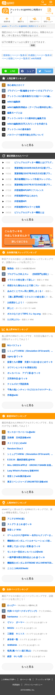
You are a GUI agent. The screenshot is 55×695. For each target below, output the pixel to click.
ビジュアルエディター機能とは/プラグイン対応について (30, 162)
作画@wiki (12, 395)
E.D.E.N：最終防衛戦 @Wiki (21, 459)
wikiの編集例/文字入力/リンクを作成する (27, 123)
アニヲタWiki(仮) (16, 518)
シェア (30, 71)
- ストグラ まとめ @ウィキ (24, 616)
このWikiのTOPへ (8, 679)
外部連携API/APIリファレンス (25, 190)
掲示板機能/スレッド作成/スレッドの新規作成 (30, 179)
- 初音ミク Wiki (28, 279)
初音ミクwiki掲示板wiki (19, 476)
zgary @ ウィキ (15, 356)
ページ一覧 (49, 13)
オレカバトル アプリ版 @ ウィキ (23, 373)
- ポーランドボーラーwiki (21, 308)
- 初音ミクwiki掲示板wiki (21, 268)
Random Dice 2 (15, 448)
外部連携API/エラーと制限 (23, 206)
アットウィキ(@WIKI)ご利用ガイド (26, 11)
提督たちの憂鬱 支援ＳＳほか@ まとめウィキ (30, 362)
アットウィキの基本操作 (19, 129)
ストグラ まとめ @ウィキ (19, 524)
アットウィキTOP (42, 679)
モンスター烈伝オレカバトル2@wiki (25, 551)
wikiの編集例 (13, 101)
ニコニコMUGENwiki (17, 568)
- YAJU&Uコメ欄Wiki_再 (22, 605)
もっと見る (27, 144)
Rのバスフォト (14, 345)
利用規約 (16, 684)
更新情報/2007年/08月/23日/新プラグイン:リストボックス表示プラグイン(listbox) (30, 173)
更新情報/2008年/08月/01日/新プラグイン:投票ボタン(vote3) (30, 168)
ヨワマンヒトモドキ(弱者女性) (22, 367)
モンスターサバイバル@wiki (21, 432)
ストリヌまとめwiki (17, 443)
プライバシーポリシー (33, 684)
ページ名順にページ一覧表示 (16, 58)
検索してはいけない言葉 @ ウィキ (23, 546)
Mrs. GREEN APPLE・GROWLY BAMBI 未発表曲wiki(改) (31, 465)
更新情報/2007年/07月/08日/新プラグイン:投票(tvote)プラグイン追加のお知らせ (30, 184)
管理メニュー (48, 21)
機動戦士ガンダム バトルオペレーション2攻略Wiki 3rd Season (31, 540)
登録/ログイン (34, 21)
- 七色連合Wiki (22, 302)
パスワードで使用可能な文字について (25, 134)
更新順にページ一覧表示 (15, 55)
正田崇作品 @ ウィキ (17, 378)
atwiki (4, 26)
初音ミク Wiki (14, 529)
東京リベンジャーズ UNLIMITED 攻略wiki (27, 481)
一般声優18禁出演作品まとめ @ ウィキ (26, 557)
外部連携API (16, 201)
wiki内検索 (36, 58)
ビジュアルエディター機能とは (25, 212)
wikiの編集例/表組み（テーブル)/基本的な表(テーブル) (31, 107)
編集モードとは (14, 112)
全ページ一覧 (25, 679)
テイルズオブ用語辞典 (18, 384)
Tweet (47, 71)
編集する (21, 21)
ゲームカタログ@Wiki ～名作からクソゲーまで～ (31, 535)
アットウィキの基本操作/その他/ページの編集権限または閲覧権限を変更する (31, 96)
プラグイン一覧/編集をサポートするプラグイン (30, 90)
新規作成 (7, 21)
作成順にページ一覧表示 (40, 55)
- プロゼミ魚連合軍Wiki (31, 274)
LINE (12, 71)
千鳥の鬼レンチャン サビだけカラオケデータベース (31, 389)
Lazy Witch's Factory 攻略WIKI (23, 470)
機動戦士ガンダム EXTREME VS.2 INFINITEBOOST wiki (31, 562)
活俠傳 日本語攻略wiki (19, 437)
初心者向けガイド (15, 85)
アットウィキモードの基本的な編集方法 (26, 118)
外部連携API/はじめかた (22, 195)
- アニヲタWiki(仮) (30, 611)
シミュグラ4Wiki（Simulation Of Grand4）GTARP (31, 350)
